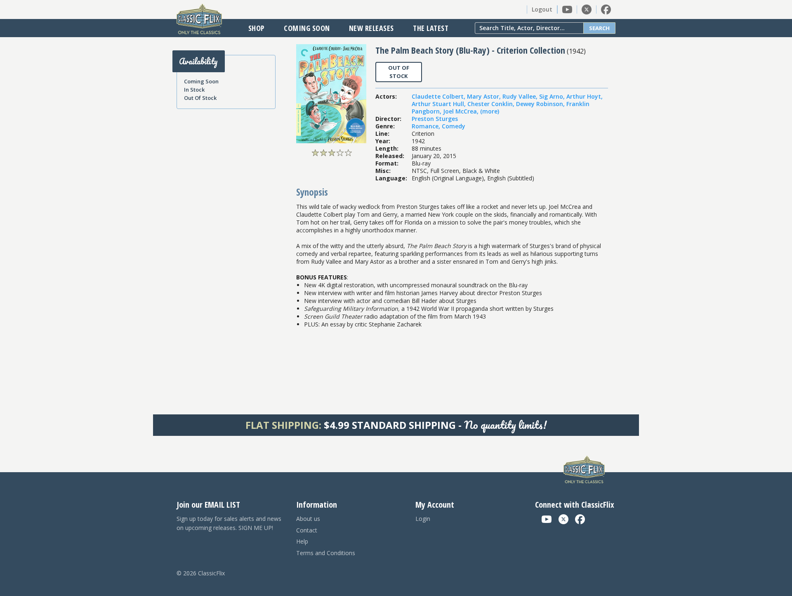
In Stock (194, 89)
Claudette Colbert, (439, 96)
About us (308, 519)
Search (599, 28)
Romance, (427, 126)
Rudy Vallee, (520, 96)
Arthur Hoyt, (584, 96)
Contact (306, 530)
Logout (542, 9)
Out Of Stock (200, 98)
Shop (256, 28)
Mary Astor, (484, 96)
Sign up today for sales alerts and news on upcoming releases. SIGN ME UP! (229, 523)
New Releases (371, 28)
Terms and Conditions (325, 553)
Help (302, 541)
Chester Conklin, (491, 104)
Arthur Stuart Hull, (439, 104)
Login (422, 519)
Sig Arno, (552, 96)
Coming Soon (307, 28)
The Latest (430, 28)
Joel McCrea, (461, 111)
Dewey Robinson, (541, 104)
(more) (489, 111)
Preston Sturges (435, 119)
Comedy (453, 126)
